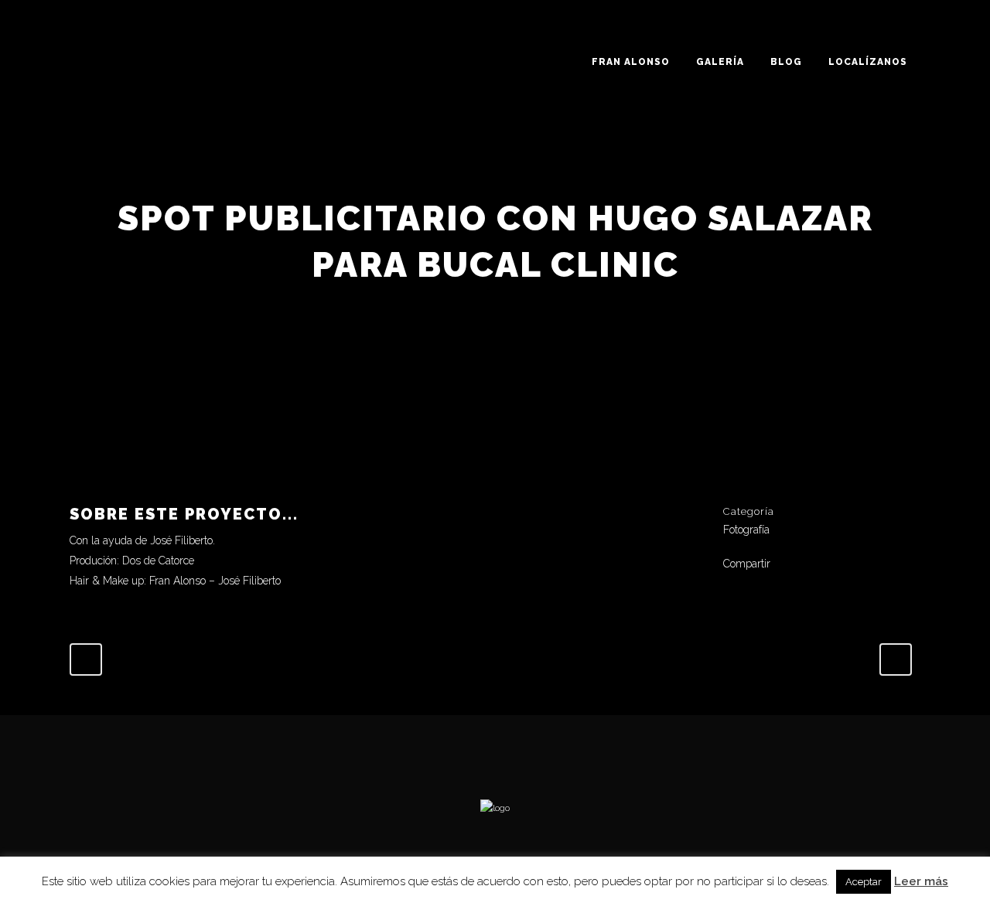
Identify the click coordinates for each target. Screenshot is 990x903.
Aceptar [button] (863, 882)
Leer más (921, 881)
